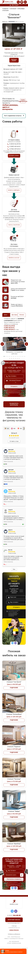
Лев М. (10, 489)
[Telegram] (12, 643)
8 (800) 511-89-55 (15, 144)
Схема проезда (14, 930)
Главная (5, 8)
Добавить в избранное (14, 934)
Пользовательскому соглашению (13, 392)
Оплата (21, 314)
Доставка (15, 314)
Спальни (13, 8)
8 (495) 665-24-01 (14, 146)
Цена (5, 314)
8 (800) (14, 915)
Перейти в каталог (14, 257)
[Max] (15, 643)
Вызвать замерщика (14, 190)
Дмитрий (10, 469)
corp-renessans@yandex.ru (14, 923)
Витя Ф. (10, 549)
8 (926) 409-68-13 (15, 149)
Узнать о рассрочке (14, 224)
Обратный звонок (14, 919)
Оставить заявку (14, 155)
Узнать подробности (23, 101)
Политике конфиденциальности (13, 391)
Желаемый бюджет (15, 380)
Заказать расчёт (14, 60)
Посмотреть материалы (14, 404)
